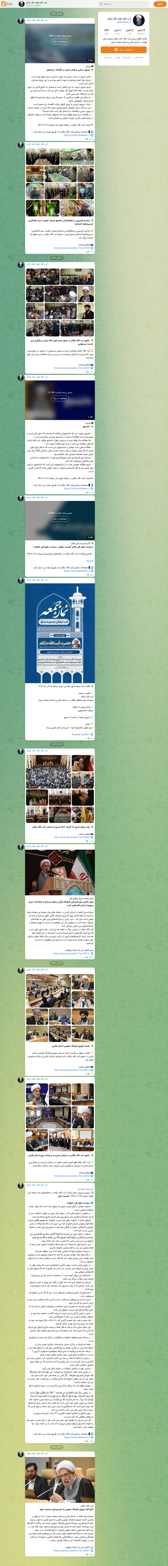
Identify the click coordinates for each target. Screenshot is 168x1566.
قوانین (117, 57)
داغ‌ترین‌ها (127, 57)
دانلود (160, 4)
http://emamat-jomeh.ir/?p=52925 (72, 248)
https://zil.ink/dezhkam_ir (77, 135)
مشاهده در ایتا (125, 50)
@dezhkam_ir (124, 22)
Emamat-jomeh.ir (81, 735)
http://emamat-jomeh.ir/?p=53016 (72, 1070)
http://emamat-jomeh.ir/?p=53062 (71, 1551)
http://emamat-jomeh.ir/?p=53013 (71, 954)
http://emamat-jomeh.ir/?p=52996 (72, 837)
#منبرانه (89, 561)
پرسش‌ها (108, 57)
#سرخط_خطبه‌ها (85, 1189)
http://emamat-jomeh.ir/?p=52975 (72, 368)
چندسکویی (138, 57)
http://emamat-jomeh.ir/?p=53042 (72, 1176)
